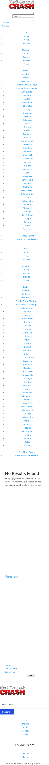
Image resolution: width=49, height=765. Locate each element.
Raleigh (27, 211)
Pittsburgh (27, 208)
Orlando (27, 197)
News (26, 39)
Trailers (26, 60)
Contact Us (10, 672)
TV (25, 32)
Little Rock (27, 165)
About (7, 665)
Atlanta (27, 95)
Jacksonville (27, 155)
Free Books (26, 81)
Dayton (27, 127)
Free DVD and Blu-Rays (26, 84)
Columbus (27, 120)
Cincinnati (27, 113)
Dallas (27, 123)
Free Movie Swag (26, 235)
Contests (26, 77)
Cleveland (27, 116)
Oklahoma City (27, 194)
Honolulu (27, 148)
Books (25, 70)
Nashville (27, 187)
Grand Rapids (27, 141)
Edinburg (27, 134)
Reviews (26, 43)
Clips (26, 36)
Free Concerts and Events (26, 239)
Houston (27, 151)
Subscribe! (7, 712)
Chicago (27, 109)
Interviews (25, 74)
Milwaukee (27, 176)
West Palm (27, 229)
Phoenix (27, 204)
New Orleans (27, 190)
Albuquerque (27, 91)
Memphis (27, 169)
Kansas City (27, 158)
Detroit (27, 130)
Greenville (27, 144)
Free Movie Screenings (26, 88)
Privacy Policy (11, 668)
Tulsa (27, 225)
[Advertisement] (25, 527)
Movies (25, 50)
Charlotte (27, 106)
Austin (27, 99)
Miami (27, 172)
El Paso (27, 137)
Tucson (27, 222)
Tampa (27, 218)
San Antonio (27, 215)
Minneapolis (27, 180)
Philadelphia (27, 201)
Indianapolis (27, 102)
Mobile (27, 183)
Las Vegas (27, 162)
